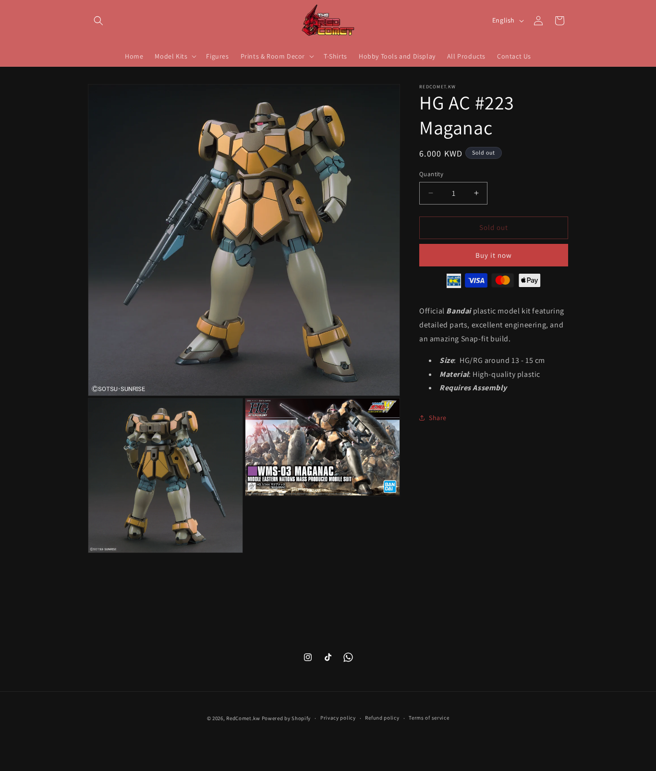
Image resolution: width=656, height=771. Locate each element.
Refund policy (382, 718)
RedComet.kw (243, 718)
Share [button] (438, 417)
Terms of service (429, 718)
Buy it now (493, 254)
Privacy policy (338, 718)
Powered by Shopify (286, 718)
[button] (98, 20)
